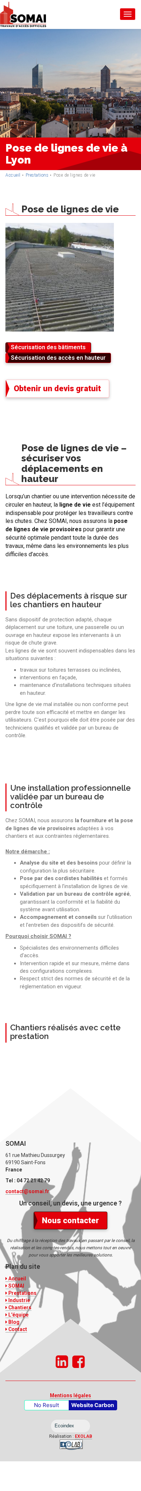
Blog (13, 1322)
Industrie (18, 1300)
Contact (17, 1329)
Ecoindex (64, 1425)
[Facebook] (78, 1362)
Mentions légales (70, 1395)
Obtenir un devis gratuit (57, 388)
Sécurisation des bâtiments (48, 347)
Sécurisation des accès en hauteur (58, 357)
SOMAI (15, 1286)
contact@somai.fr (27, 1191)
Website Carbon (92, 1405)
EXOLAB (83, 1436)
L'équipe (18, 1315)
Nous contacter (70, 1220)
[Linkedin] (62, 1362)
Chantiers (19, 1307)
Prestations (37, 175)
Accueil (13, 175)
